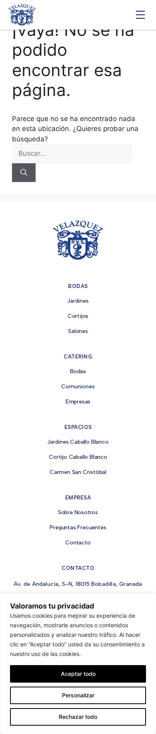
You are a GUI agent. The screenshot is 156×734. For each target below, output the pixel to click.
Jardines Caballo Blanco (77, 441)
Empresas (78, 401)
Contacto (77, 542)
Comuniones (77, 386)
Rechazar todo (78, 716)
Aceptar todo (78, 673)
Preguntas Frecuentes (78, 527)
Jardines (77, 301)
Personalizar (78, 695)
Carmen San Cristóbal (78, 472)
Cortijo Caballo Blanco (78, 457)
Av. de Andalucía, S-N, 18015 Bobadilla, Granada (78, 584)
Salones (78, 331)
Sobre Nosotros (78, 512)
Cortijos (78, 316)
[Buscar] (24, 172)
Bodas (78, 371)
